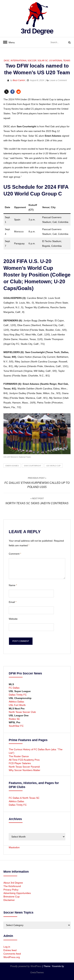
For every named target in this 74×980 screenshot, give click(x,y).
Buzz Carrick (19, 80)
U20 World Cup (53, 466)
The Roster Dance (19, 756)
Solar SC (43, 60)
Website (13, 618)
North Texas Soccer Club (22, 712)
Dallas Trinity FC (18, 694)
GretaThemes (37, 972)
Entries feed (10, 950)
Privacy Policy (10, 889)
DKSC (7, 60)
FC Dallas (14, 687)
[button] (6, 92)
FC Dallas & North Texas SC (24, 797)
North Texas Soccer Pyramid (24, 766)
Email (12, 602)
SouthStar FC (16, 725)
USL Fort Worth (17, 705)
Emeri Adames (12, 466)
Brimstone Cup (11, 896)
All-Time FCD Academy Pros (24, 759)
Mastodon (14, 847)
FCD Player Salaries (20, 763)
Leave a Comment (58, 80)
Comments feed (12, 953)
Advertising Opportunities (17, 893)
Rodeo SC (14, 719)
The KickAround (12, 886)
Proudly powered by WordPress (26, 966)
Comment (15, 553)
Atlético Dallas (16, 701)
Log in (6, 946)
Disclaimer (9, 900)
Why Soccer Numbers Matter (24, 770)
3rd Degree (37, 31)
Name (13, 585)
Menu (10, 42)
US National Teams (59, 60)
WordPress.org (11, 957)
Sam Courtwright (32, 466)
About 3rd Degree (13, 882)
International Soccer (23, 60)
